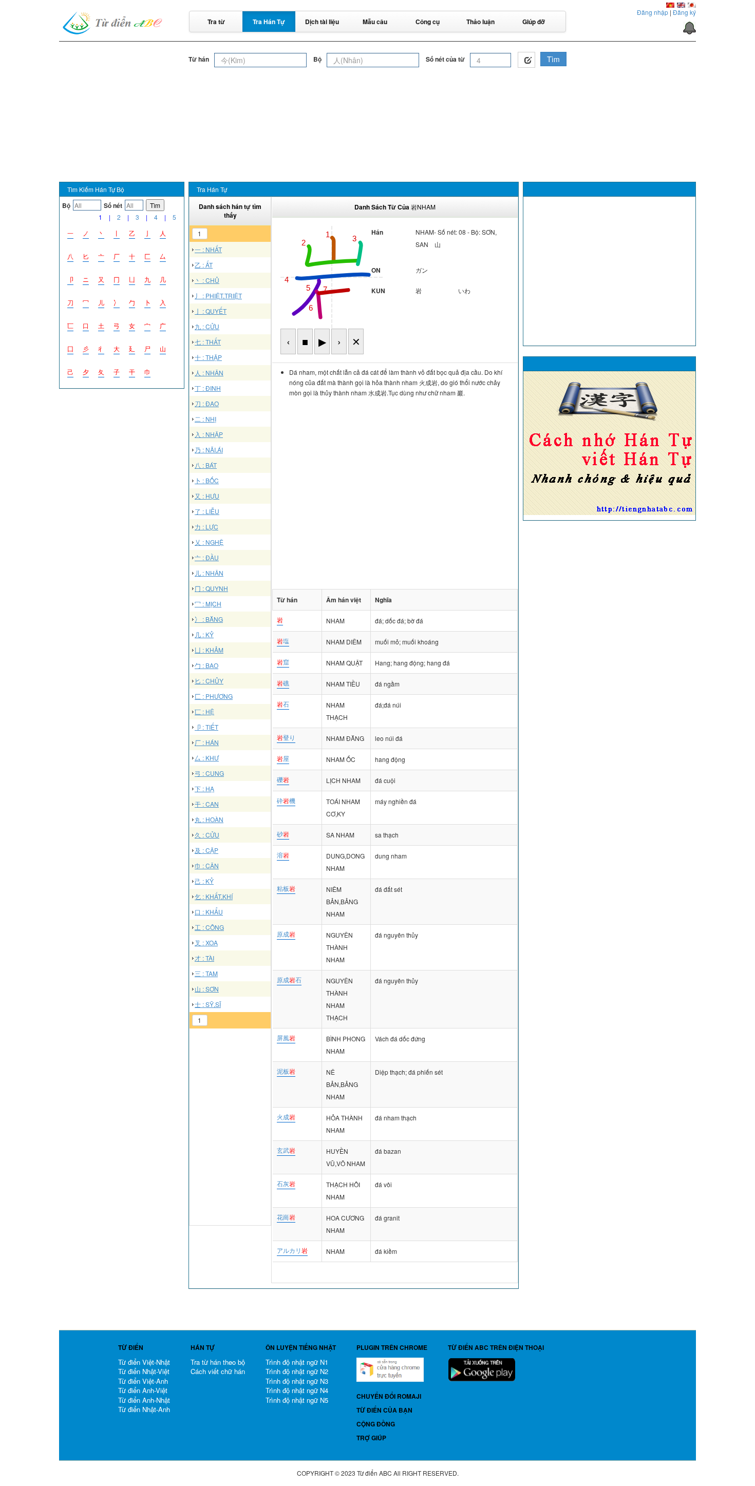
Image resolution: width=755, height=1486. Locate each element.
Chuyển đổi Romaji (388, 1396)
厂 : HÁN (207, 742)
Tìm (553, 59)
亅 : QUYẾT (210, 311)
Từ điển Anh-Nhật (144, 1400)
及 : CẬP (206, 850)
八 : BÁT (206, 465)
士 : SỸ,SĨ (208, 1004)
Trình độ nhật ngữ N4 (297, 1390)
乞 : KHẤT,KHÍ (214, 896)
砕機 (286, 800)
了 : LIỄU (207, 511)
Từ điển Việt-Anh (143, 1381)
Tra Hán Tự (269, 21)
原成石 (289, 979)
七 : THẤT (208, 341)
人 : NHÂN (209, 372)
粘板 (286, 888)
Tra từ (216, 21)
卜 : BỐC (207, 480)
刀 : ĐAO (207, 403)
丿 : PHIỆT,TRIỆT (218, 295)
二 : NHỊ (205, 418)
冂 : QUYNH (211, 588)
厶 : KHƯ (207, 757)
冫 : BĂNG (209, 619)
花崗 (286, 1216)
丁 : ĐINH (208, 388)
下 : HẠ (204, 788)
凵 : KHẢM (209, 649)
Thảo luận (480, 21)
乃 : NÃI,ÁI (209, 449)
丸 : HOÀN (209, 819)
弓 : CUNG (209, 773)
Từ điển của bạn (384, 1410)
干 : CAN (207, 803)
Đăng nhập (652, 12)
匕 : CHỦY (209, 680)
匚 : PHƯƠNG (214, 696)
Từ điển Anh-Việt (142, 1390)
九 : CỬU (207, 326)
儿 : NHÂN (209, 572)
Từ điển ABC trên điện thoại (496, 1347)
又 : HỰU (207, 495)
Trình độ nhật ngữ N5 (297, 1400)
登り (286, 737)
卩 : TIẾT (206, 726)
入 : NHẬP (209, 434)
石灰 (286, 1183)
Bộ (317, 59)
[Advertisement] (377, 97)
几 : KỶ (204, 634)
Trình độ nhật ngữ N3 (297, 1381)
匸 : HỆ (204, 711)
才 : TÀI (204, 958)
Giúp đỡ (533, 21)
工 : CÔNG (209, 927)
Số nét (113, 205)
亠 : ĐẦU (207, 557)
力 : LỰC (206, 526)
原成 (286, 933)
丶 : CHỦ (207, 280)
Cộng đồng (375, 1423)
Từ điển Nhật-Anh (144, 1409)
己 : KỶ (204, 881)
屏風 (286, 1037)
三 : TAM (206, 973)
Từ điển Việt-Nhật (144, 1362)
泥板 (286, 1070)
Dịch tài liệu (322, 21)
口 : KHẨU (209, 911)
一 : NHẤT (208, 249)
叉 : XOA (206, 942)
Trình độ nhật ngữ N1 (297, 1362)
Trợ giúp (371, 1437)
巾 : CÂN (207, 865)
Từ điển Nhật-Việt (143, 1371)
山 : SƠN (207, 988)
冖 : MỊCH (208, 603)
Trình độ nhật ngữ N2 (297, 1371)
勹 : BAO (206, 665)
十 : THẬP (208, 357)
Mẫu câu (375, 21)
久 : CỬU (207, 834)
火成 (286, 1116)
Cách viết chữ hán (218, 1371)
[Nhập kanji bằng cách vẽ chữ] (526, 60)
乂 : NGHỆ (209, 542)
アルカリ (292, 1250)
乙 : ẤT (204, 264)
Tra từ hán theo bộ (218, 1362)
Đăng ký (684, 12)
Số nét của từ (445, 59)
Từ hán (198, 59)
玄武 (286, 1150)
